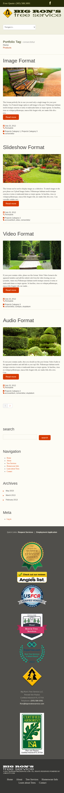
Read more (11, 117)
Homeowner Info (13, 466)
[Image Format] (32, 82)
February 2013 (12, 500)
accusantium (10, 220)
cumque (18, 307)
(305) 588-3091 (37, 701)
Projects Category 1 (13, 131)
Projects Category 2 (13, 218)
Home (6, 45)
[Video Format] (32, 255)
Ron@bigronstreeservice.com (32, 704)
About (9, 461)
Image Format (19, 60)
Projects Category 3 (30, 131)
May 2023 (10, 491)
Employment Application (46, 532)
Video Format (18, 234)
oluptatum (26, 307)
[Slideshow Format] (32, 168)
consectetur (9, 134)
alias (18, 220)
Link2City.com (9, 773)
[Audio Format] (32, 341)
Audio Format (18, 320)
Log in (9, 519)
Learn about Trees (13, 469)
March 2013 (10, 495)
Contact (9, 471)
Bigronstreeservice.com (19, 771)
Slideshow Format (23, 147)
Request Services (25, 532)
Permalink (9, 128)
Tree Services (11, 463)
